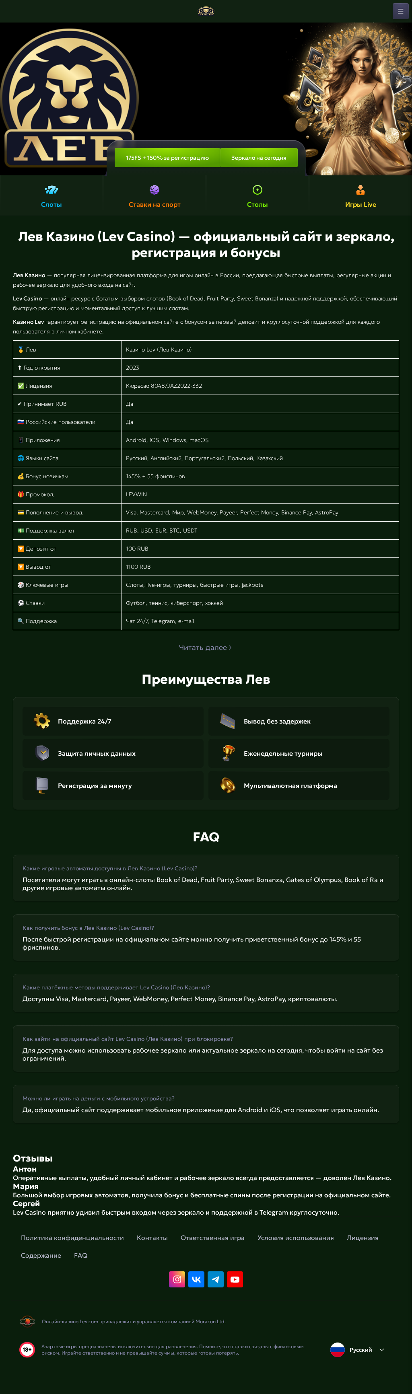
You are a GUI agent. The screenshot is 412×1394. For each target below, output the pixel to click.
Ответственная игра (213, 1238)
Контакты (152, 1238)
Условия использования (296, 1238)
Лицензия (363, 1238)
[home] (206, 11)
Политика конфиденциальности (72, 1238)
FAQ (80, 1255)
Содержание (41, 1255)
